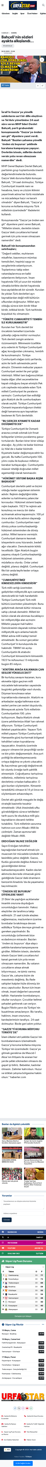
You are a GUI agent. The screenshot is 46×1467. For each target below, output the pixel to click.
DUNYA (14, 33)
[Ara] (43, 5)
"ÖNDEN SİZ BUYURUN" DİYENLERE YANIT (16, 893)
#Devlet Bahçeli (7, 46)
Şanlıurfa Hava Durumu (35, 1416)
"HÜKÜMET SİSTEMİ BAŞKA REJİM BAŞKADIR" (22, 480)
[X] (19, 1408)
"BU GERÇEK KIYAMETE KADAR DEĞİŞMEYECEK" (20, 423)
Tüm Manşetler (32, 1432)
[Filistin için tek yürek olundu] (12, 1174)
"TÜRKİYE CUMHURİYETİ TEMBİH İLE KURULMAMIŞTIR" (21, 321)
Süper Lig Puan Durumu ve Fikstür (11, 1433)
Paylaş (6, 85)
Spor (22, 14)
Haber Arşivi (31, 1440)
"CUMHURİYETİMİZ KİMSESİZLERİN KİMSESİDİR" (19, 582)
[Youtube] (27, 1408)
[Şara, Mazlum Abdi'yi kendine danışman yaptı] (12, 1133)
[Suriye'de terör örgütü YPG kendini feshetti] (34, 1133)
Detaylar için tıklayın (23, 1316)
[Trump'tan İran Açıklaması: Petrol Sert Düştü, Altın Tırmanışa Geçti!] (34, 1174)
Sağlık (15, 14)
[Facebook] (15, 1408)
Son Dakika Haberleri (11, 1440)
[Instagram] (23, 1408)
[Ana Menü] (2, 5)
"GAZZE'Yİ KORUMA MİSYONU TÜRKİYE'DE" (20, 1031)
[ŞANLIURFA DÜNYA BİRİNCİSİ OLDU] (12, 1153)
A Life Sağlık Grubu (23, 1463)
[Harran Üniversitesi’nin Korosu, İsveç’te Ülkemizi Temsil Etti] (34, 1153)
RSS (8, 1449)
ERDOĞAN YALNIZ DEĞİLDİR (19, 841)
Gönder (6, 1220)
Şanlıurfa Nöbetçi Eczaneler (9, 1417)
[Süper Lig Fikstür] (43, 1325)
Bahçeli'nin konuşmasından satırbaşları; (18, 247)
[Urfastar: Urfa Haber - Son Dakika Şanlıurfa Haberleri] (23, 5)
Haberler (4, 33)
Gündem (5, 14)
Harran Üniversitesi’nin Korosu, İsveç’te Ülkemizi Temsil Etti (34, 1162)
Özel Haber (32, 14)
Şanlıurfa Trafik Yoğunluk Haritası (34, 1425)
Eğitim (43, 14)
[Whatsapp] (31, 1408)
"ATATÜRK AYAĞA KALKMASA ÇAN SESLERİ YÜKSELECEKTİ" (22, 671)
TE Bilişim (28, 1457)
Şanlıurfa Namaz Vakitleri (8, 1425)
